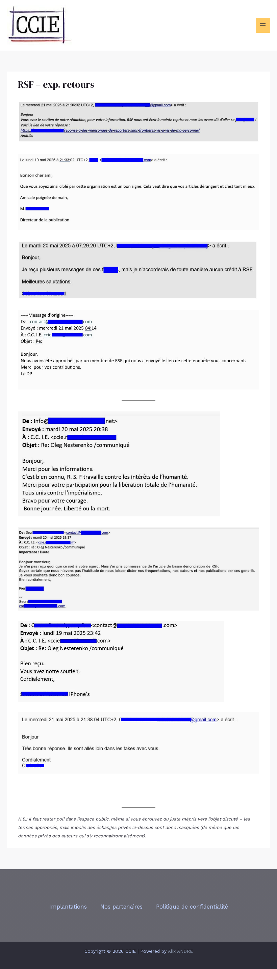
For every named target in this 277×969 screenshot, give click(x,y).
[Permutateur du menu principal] (263, 25)
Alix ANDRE (180, 951)
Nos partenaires (121, 907)
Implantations (68, 907)
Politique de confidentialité (192, 907)
